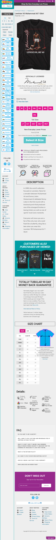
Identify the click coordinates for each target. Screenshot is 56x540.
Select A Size (35, 140)
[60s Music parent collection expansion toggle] (12, 145)
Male (4, 32)
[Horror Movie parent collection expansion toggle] (12, 89)
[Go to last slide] (17, 262)
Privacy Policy (36, 516)
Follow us (7, 159)
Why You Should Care (35, 92)
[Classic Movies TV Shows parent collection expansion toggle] (12, 115)
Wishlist (48, 1)
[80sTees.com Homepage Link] (7, 3)
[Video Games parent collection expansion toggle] (12, 67)
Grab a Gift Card (35, 503)
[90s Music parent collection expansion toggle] (12, 137)
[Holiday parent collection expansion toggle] (12, 119)
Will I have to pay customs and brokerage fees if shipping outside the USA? (34, 439)
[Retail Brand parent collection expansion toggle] (12, 54)
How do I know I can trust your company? (31, 460)
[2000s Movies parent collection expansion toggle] (12, 106)
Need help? (45, 359)
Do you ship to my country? (27, 434)
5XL (8, 24)
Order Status (48, 514)
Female (10, 32)
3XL (3, 24)
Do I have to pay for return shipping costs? (32, 456)
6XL (34, 115)
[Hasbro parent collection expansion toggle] (12, 132)
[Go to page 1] (34, 273)
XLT (2, 27)
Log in (7, 178)
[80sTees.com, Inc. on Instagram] (9, 164)
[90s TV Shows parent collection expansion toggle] (12, 97)
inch (22, 331)
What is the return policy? (27, 452)
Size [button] (5, 18)
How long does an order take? (28, 464)
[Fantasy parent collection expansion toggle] (12, 75)
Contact (7, 194)
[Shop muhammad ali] (35, 84)
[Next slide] (52, 262)
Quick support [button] (51, 538)
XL (9, 21)
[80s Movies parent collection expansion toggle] (12, 39)
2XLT (4, 27)
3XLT (7, 27)
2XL (11, 21)
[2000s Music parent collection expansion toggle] (12, 150)
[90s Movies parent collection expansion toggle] (12, 84)
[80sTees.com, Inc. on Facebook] (5, 164)
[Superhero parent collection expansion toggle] (12, 71)
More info (35, 305)
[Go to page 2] (35, 273)
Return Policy (48, 520)
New (4, 35)
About (7, 192)
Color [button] (9, 18)
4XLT (10, 27)
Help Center (48, 512)
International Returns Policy (31, 309)
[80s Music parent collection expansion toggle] (12, 49)
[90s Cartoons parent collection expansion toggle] (12, 102)
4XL (6, 24)
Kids (10, 35)
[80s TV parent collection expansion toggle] (12, 62)
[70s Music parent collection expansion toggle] (12, 141)
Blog (6, 190)
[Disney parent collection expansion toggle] (12, 123)
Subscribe (46, 485)
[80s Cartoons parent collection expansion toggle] (12, 44)
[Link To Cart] (52, 1)
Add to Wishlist (35, 145)
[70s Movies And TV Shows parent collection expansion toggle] (12, 93)
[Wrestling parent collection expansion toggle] (12, 80)
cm (28, 331)
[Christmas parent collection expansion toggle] (12, 128)
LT (23, 124)
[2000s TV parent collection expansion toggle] (12, 110)
